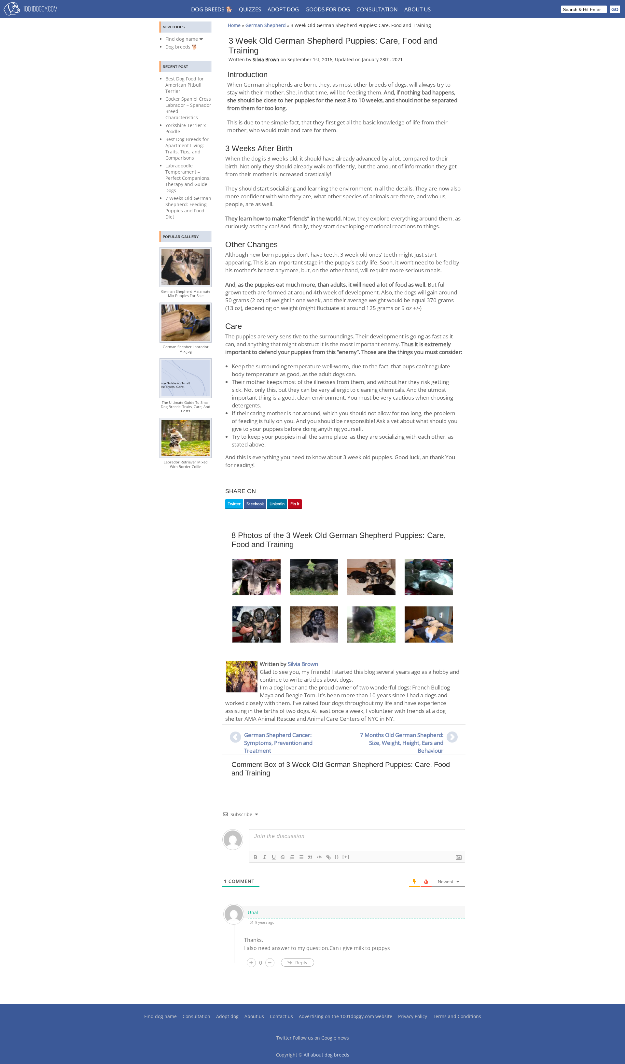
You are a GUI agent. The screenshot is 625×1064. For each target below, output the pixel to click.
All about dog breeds (326, 1055)
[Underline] (273, 857)
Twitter (234, 503)
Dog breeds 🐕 (211, 9)
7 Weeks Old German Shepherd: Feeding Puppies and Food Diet (188, 207)
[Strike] (282, 857)
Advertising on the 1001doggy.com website (345, 1016)
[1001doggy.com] (30, 10)
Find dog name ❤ (184, 39)
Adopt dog (283, 9)
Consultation (377, 9)
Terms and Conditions (457, 1016)
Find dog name (160, 1016)
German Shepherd (265, 25)
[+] (346, 856)
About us (417, 9)
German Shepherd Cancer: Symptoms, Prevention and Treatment (278, 742)
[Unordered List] (301, 857)
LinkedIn (277, 503)
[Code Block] (319, 857)
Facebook (255, 503)
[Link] (328, 857)
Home (234, 25)
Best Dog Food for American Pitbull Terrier (184, 85)
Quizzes (250, 9)
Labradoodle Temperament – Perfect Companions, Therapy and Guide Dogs (188, 178)
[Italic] (264, 857)
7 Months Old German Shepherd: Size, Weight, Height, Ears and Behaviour (401, 742)
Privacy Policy (412, 1016)
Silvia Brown (303, 664)
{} (337, 856)
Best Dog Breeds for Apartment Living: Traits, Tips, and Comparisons (187, 148)
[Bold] (255, 857)
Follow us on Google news (321, 1038)
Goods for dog (327, 9)
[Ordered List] (292, 857)
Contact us (281, 1016)
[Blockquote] (310, 857)
